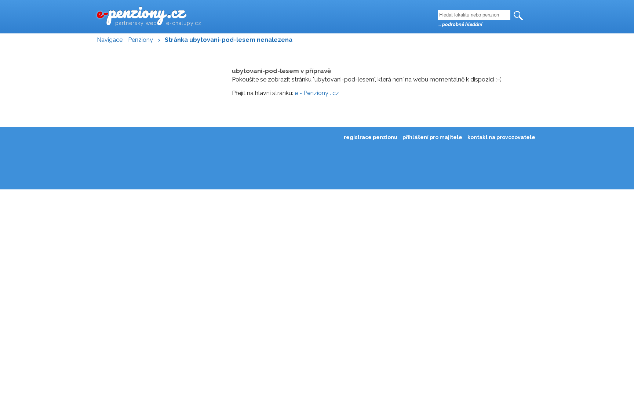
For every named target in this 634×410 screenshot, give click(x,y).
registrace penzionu (370, 137)
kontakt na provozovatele (501, 137)
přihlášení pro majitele (432, 137)
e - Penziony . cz (317, 93)
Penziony (140, 39)
